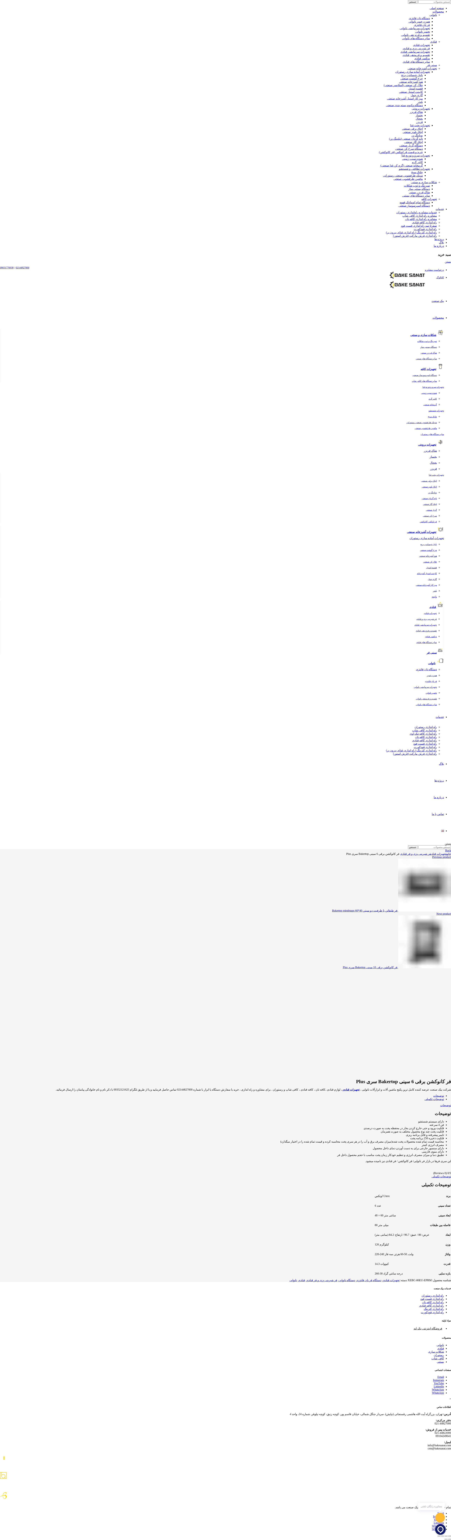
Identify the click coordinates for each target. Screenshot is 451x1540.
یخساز (419, 115)
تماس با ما (438, 814)
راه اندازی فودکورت (425, 229)
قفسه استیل (415, 88)
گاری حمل (417, 95)
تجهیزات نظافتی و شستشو (414, 168)
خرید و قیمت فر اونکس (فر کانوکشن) (401, 152)
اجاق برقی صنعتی (412, 128)
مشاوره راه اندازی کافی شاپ (419, 215)
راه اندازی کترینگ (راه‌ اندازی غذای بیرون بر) (411, 232)
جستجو (412, 2)
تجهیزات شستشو (436, 410)
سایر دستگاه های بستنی (416, 195)
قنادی (433, 41)
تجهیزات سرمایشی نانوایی (415, 28)
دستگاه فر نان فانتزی (368, 1280)
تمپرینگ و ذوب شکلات (417, 185)
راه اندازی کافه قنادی (424, 222)
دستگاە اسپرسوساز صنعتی (414, 205)
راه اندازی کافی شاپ (424, 730)
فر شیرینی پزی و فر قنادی (415, 853)
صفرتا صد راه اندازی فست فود (419, 225)
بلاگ (441, 242)
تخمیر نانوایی (422, 31)
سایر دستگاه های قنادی (416, 61)
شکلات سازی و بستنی (424, 182)
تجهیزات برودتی (421, 108)
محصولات (438, 11)
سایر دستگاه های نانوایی (416, 38)
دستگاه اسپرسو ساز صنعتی (424, 375)
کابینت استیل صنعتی (411, 91)
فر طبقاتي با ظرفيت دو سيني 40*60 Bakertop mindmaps (364, 910)
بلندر (420, 101)
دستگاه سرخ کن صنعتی (409, 148)
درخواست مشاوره (434, 270)
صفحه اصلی (437, 8)
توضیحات (438, 1095)
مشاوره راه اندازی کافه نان (421, 219)
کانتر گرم (417, 162)
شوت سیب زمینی (412, 158)
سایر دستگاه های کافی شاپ (424, 381)
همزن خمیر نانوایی (419, 21)
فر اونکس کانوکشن (428, 521)
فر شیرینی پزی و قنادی (416, 48)
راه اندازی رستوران (426, 727)
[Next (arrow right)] (446, 1539)
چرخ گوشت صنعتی (411, 78)
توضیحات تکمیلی (434, 1099)
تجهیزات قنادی (421, 45)
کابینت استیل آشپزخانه (427, 573)
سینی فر (432, 65)
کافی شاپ (437, 1358)
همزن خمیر (432, 675)
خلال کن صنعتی (430, 562)
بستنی (440, 1361)
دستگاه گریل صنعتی (411, 145)
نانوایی (433, 14)
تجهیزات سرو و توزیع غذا (415, 155)
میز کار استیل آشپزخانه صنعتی (405, 98)
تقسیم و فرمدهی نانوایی (426, 699)
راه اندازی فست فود (425, 743)
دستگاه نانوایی (347, 1280)
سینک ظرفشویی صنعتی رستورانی (403, 175)
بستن (448, 261)
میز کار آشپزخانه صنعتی (426, 585)
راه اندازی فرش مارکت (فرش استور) (415, 235)
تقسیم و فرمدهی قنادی (416, 55)
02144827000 (22, 267)
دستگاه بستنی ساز (419, 188)
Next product (443, 913)
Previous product (441, 857)
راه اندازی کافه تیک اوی (423, 733)
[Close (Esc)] (449, 1536)
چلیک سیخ (417, 172)
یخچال (419, 118)
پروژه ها (439, 239)
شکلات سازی (436, 1351)
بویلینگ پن (417, 135)
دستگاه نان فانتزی (419, 18)
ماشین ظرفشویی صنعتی (408, 178)
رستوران (439, 1355)
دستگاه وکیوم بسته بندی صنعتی (404, 105)
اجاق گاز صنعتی (413, 142)
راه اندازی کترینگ (434, 1308)
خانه (448, 853)
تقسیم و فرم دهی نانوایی (415, 34)
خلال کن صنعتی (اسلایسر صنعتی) (403, 85)
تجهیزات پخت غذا (420, 125)
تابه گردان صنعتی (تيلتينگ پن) (406, 138)
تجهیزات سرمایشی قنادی (415, 51)
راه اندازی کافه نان (426, 737)
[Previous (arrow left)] (449, 1539)
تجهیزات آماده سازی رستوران (412, 71)
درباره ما (439, 245)
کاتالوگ (440, 277)
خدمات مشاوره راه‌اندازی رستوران (416, 212)
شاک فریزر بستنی (419, 192)
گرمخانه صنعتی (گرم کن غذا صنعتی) (401, 165)
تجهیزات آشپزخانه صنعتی (422, 68)
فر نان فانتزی (422, 24)
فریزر (419, 122)
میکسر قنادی (422, 58)
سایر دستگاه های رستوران (432, 434)
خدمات (440, 209)
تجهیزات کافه (429, 198)
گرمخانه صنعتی (430, 404)
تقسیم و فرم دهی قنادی (426, 630)
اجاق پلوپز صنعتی (413, 132)
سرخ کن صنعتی (430, 516)
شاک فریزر (416, 111)
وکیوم (434, 596)
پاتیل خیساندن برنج (412, 75)
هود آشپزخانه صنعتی (411, 81)
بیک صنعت (438, 301)
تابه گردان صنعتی (429, 498)
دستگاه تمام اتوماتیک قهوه (415, 202)
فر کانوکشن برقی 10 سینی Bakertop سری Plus (370, 967)
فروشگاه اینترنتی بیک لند (428, 1328)
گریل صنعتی (431, 510)
